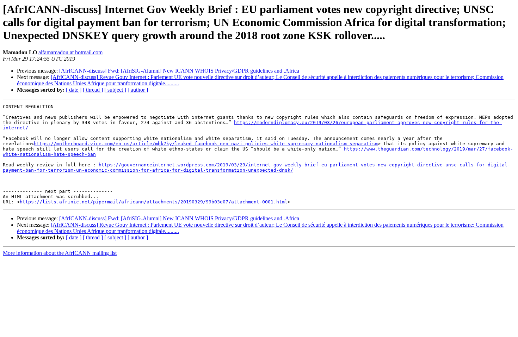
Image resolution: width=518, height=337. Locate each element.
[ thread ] (93, 90)
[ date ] (73, 90)
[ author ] (138, 90)
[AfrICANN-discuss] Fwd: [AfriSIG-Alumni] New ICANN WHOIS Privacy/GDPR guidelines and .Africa (179, 71)
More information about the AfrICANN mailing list (60, 253)
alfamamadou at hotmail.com (70, 52)
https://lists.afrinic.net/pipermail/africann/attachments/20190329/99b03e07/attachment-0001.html (154, 201)
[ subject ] (115, 90)
